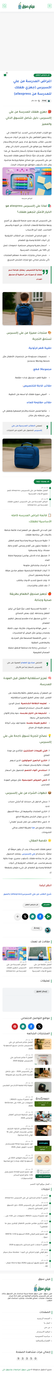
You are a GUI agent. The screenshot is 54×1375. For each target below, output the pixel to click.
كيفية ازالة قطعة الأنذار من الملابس (18, 1086)
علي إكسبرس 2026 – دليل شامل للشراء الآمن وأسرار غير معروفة (19, 1073)
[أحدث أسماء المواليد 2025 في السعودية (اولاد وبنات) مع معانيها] (43, 1159)
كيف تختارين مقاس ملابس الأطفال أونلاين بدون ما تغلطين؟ (26, 1225)
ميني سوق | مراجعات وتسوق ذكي (16, 1370)
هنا (33, 828)
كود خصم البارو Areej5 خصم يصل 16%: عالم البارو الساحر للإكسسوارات (19, 1175)
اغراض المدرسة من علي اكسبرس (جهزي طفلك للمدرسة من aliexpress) (27, 503)
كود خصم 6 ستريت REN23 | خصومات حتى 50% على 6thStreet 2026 (19, 1103)
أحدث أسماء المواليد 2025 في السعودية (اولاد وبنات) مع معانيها (18, 1159)
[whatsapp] (23, 1026)
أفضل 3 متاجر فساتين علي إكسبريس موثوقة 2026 (21, 1059)
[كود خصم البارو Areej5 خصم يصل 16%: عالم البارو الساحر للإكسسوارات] (43, 1173)
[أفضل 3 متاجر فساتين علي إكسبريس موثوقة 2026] (43, 1059)
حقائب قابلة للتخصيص (37, 386)
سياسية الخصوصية (42, 1336)
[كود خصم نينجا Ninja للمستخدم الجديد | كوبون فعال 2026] (43, 1145)
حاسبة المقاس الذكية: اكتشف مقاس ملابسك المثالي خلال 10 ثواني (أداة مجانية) (20, 1132)
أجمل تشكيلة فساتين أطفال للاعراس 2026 (20, 1116)
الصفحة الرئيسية (43, 1318)
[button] (40, 916)
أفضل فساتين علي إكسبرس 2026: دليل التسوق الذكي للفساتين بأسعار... (27, 1207)
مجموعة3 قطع (42, 369)
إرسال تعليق (41, 992)
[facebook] (31, 1026)
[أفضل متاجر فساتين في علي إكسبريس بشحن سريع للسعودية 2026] (43, 1044)
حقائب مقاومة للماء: (38, 402)
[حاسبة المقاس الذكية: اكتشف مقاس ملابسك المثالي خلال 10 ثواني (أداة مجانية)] (43, 1130)
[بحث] (4, 6)
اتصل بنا (47, 1323)
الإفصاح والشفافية (43, 1341)
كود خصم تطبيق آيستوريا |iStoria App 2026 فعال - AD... (26, 1264)
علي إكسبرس (28, 854)
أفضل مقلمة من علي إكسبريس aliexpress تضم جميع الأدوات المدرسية (27, 492)
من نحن (47, 1327)
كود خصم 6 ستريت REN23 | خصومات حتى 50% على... (26, 1216)
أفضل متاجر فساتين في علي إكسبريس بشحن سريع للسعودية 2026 (18, 1045)
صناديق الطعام (28, 663)
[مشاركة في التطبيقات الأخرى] (17, 916)
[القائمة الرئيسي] (49, 6)
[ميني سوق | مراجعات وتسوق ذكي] (27, 6)
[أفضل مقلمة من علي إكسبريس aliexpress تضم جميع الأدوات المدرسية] (39, 953)
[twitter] (39, 1026)
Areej (44, 101)
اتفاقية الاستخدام (43, 1332)
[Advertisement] (27, 41)
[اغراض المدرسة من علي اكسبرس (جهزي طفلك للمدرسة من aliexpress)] (14, 953)
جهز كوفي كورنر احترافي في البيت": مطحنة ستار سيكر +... (25, 1254)
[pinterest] (15, 1026)
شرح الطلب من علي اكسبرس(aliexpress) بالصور (27, 894)
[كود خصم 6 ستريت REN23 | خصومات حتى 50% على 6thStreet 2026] (43, 1101)
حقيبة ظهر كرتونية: (39, 348)
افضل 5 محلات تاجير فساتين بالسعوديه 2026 (28, 1245)
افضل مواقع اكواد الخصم (39, 1184)
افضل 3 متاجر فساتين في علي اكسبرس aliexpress (26, 1198)
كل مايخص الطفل (43, 75)
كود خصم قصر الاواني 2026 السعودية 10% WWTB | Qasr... (26, 1236)
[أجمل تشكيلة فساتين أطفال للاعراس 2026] (43, 1116)
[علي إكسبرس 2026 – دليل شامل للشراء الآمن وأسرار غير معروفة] (43, 1073)
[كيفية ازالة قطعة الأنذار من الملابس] (43, 1087)
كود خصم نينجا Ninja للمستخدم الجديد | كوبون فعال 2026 (19, 1146)
